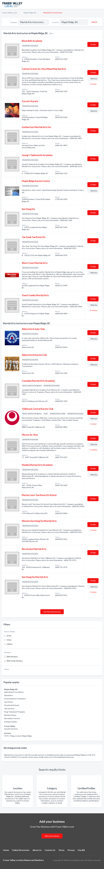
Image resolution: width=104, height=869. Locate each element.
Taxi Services (9, 708)
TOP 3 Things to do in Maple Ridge (18, 736)
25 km (9, 636)
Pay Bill (81, 850)
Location (55, 22)
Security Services (11, 729)
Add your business (52, 836)
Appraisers (8, 695)
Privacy (71, 850)
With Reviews (12, 657)
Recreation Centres (12, 718)
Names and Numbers (34, 860)
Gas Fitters (8, 702)
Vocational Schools (11, 705)
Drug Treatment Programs (14, 712)
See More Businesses (52, 612)
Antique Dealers (10, 722)
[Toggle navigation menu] (100, 4)
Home (6, 850)
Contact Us (50, 850)
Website (93, 79)
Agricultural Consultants (14, 692)
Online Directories (20, 850)
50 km (9, 640)
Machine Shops (10, 715)
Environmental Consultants (15, 699)
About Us (37, 850)
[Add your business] (52, 833)
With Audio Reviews (15, 661)
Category (13, 22)
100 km (9, 644)
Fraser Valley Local (9, 13)
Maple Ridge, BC (30, 13)
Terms (61, 850)
